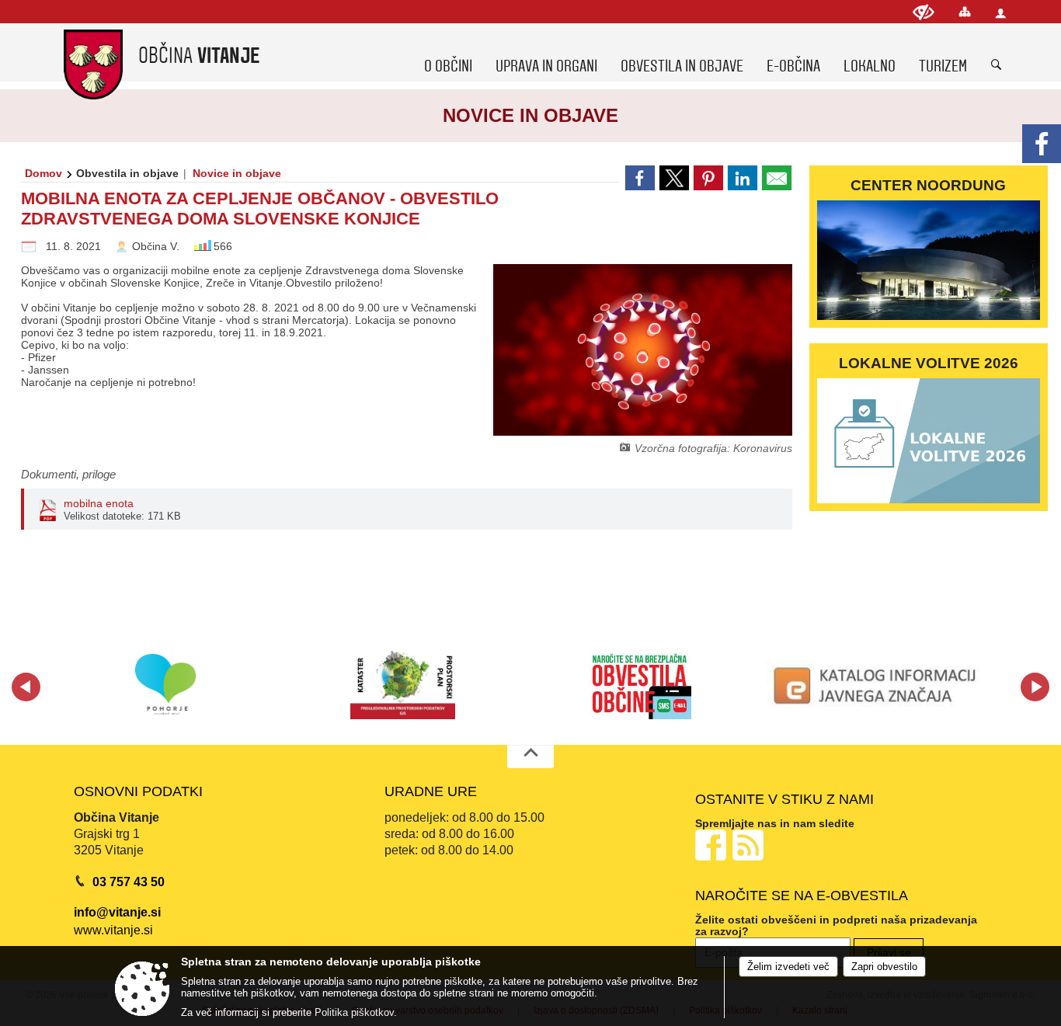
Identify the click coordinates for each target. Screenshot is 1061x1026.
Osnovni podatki (138, 791)
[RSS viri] (749, 844)
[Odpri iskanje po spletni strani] (996, 65)
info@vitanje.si (117, 912)
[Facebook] (1041, 143)
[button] (26, 687)
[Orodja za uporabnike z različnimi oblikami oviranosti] (923, 12)
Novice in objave (237, 173)
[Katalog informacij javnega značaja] (878, 684)
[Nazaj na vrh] (530, 756)
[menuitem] (448, 52)
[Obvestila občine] (640, 684)
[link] (640, 177)
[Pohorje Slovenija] (165, 684)
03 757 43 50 (128, 882)
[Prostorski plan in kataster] (403, 684)
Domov (43, 173)
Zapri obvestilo (884, 966)
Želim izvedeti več (788, 966)
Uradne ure (430, 791)
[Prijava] (1000, 13)
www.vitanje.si (113, 930)
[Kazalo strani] (964, 11)
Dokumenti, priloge (68, 474)
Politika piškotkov (354, 1012)
